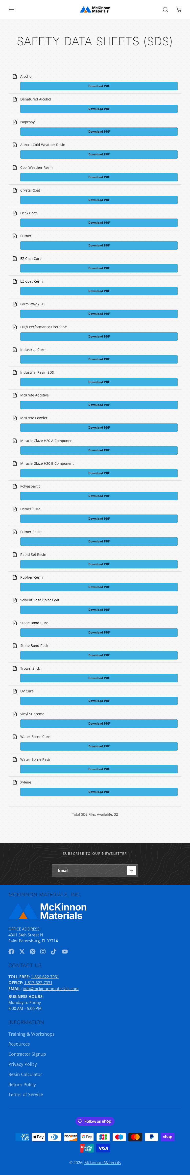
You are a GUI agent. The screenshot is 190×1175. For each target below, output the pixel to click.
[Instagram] (43, 952)
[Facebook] (11, 952)
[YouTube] (65, 952)
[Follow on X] (22, 952)
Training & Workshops (31, 1034)
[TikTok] (54, 952)
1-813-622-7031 (38, 982)
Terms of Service (25, 1094)
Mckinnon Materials (102, 1162)
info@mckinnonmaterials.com (51, 988)
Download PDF (99, 86)
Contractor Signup (27, 1054)
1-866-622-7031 (45, 976)
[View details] (47, 911)
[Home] (95, 9)
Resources (19, 1044)
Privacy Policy (22, 1064)
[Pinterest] (33, 952)
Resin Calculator (25, 1074)
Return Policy (22, 1084)
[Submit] (131, 870)
